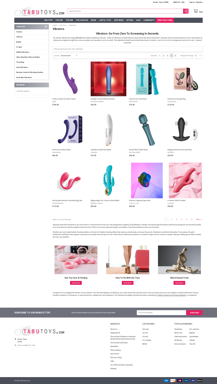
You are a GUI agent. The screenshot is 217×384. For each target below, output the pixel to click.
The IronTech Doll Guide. (119, 343)
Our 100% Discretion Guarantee (121, 365)
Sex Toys (48, 20)
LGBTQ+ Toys (105, 20)
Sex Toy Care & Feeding (76, 278)
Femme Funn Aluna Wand (61, 150)
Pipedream (178, 329)
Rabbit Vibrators (22, 52)
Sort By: (57, 56)
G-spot (19, 47)
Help (112, 361)
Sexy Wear (118, 20)
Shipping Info (115, 333)
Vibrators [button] (20, 27)
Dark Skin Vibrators (24, 77)
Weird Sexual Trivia (179, 278)
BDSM (93, 20)
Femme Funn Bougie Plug (177, 99)
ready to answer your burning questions (172, 295)
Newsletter (114, 346)
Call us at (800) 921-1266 (26, 345)
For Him (69, 20)
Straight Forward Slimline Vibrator (103, 99)
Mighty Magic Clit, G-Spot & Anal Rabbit (105, 200)
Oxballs (192, 340)
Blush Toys (178, 333)
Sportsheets (193, 336)
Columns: (154, 56)
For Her (59, 20)
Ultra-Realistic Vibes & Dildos (28, 57)
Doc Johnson (194, 329)
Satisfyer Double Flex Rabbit (101, 150)
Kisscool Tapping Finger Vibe (139, 200)
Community (149, 20)
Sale (138, 20)
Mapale (192, 333)
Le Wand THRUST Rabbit (176, 200)
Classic (19, 32)
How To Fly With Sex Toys (128, 278)
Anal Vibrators (22, 67)
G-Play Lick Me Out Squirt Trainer (64, 99)
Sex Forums (114, 354)
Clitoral (19, 37)
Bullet (18, 42)
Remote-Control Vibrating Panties (29, 72)
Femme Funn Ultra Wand (138, 99)
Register (199, 2)
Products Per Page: (187, 56)
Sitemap (113, 368)
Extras (129, 20)
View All (192, 344)
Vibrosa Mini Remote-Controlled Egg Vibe (67, 200)
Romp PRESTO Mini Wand (138, 150)
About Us (113, 329)
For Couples (82, 20)
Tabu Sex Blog (115, 350)
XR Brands (178, 340)
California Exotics (180, 336)
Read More (76, 283)
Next (198, 219)
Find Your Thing (165, 20)
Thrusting (20, 62)
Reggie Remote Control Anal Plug (180, 150)
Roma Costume (180, 344)
